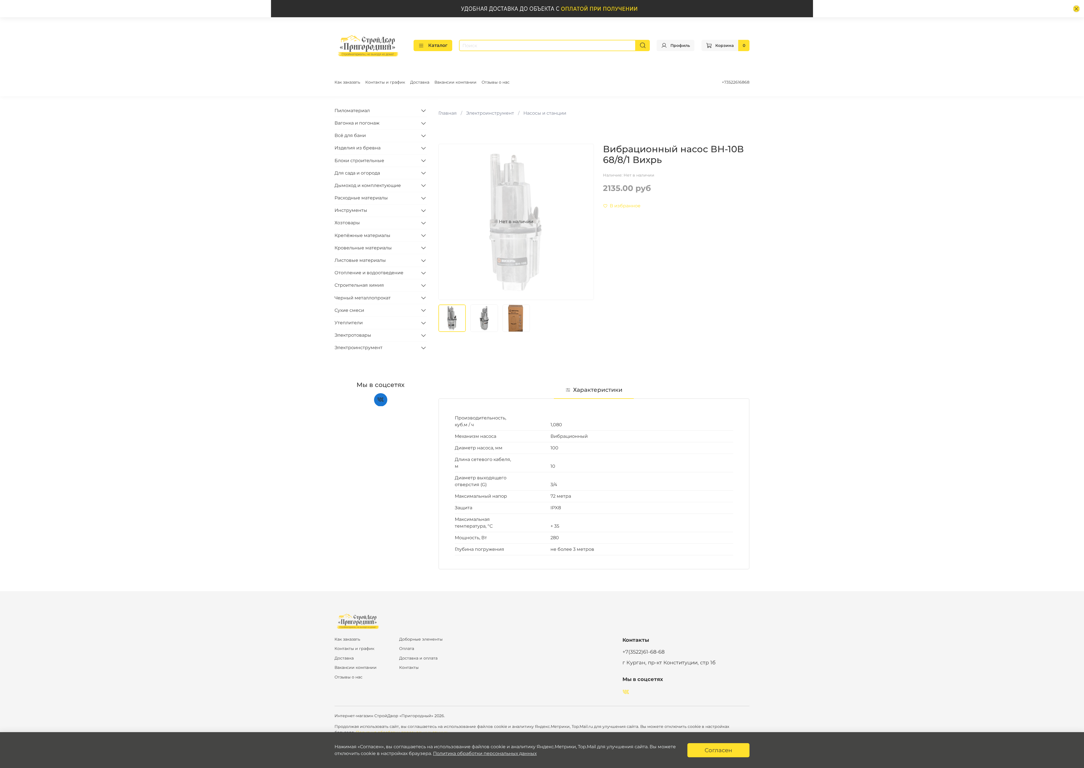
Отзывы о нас (496, 82)
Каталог (437, 45)
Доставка (419, 82)
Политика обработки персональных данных (485, 753)
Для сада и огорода (357, 172)
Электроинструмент (490, 113)
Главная (447, 113)
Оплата (406, 648)
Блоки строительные (359, 160)
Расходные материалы (361, 198)
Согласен (718, 750)
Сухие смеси (349, 310)
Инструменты (351, 210)
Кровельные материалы (363, 247)
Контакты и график (385, 82)
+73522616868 (735, 82)
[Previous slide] (447, 222)
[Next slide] (585, 222)
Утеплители (349, 322)
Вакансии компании (455, 82)
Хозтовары (347, 222)
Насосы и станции (544, 113)
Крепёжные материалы (362, 235)
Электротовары (353, 335)
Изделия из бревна (358, 148)
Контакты (409, 667)
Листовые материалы (360, 260)
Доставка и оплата (418, 658)
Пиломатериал (352, 110)
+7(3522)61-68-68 (643, 652)
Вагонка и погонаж (357, 123)
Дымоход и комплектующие (368, 185)
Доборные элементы (421, 639)
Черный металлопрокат (363, 297)
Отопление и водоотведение (369, 272)
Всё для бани (350, 135)
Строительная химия (359, 285)
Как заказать (347, 82)
